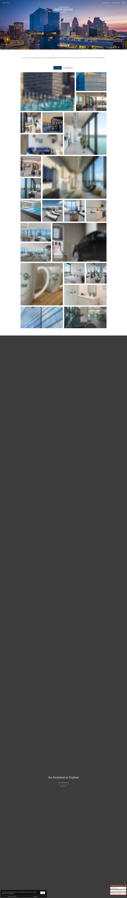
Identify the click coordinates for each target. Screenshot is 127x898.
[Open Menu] (123, 2)
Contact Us (35, 896)
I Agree (42, 892)
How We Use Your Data (12, 896)
